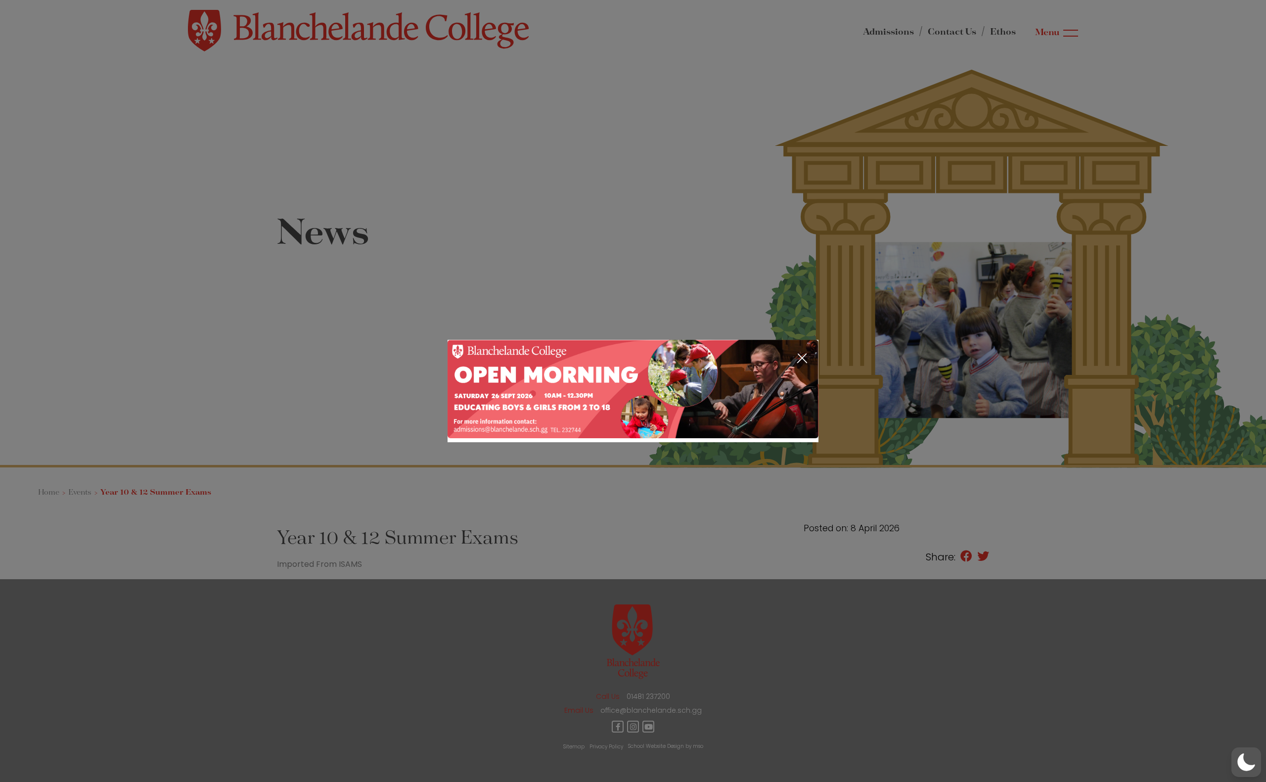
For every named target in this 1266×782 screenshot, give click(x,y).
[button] (1246, 762)
